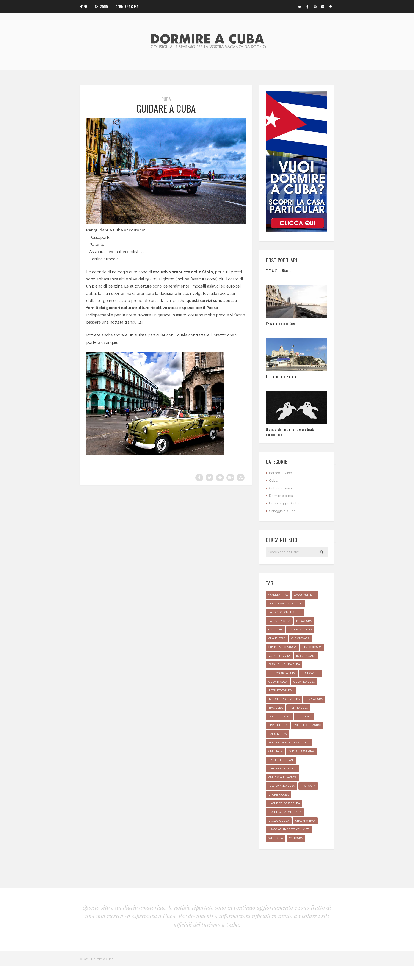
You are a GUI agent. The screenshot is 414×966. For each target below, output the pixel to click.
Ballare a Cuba (280, 473)
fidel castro (310, 673)
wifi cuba (296, 837)
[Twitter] (299, 6)
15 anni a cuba (278, 594)
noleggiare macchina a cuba (288, 742)
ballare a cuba (279, 620)
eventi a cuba (305, 655)
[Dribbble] (315, 6)
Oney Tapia (275, 751)
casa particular (300, 629)
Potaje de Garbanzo (282, 768)
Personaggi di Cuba (284, 503)
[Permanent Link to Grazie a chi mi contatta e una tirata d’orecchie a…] (296, 422)
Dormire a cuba (126, 6)
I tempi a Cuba (298, 707)
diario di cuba (312, 647)
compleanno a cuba (282, 647)
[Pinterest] (330, 6)
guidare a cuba (304, 681)
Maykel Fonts (277, 725)
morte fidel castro (307, 725)
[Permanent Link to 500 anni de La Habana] (296, 369)
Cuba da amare (281, 488)
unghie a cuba (278, 794)
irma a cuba (314, 698)
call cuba (275, 629)
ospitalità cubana (301, 751)
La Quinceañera (279, 716)
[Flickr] (322, 6)
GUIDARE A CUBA (166, 108)
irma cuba (275, 707)
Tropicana (308, 785)
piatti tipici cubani (280, 759)
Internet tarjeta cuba (284, 698)
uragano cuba (278, 820)
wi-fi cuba (275, 837)
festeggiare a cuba (282, 673)
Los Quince (304, 716)
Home (83, 6)
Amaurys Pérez (304, 594)
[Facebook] (307, 6)
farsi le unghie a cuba (284, 664)
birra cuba (304, 620)
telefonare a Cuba (281, 785)
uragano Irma (305, 820)
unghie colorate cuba (284, 803)
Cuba (166, 98)
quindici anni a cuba (282, 777)
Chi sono (101, 6)
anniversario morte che (285, 603)
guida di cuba (277, 681)
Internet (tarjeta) (280, 690)
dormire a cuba (279, 655)
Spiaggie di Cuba (282, 511)
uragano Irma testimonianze (288, 829)
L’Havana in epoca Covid (281, 323)
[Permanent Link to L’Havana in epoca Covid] (296, 316)
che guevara (300, 638)
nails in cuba (277, 733)
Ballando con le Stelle (284, 612)
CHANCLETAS (276, 638)
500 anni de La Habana (281, 376)
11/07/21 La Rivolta (278, 270)
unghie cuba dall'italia (284, 811)
